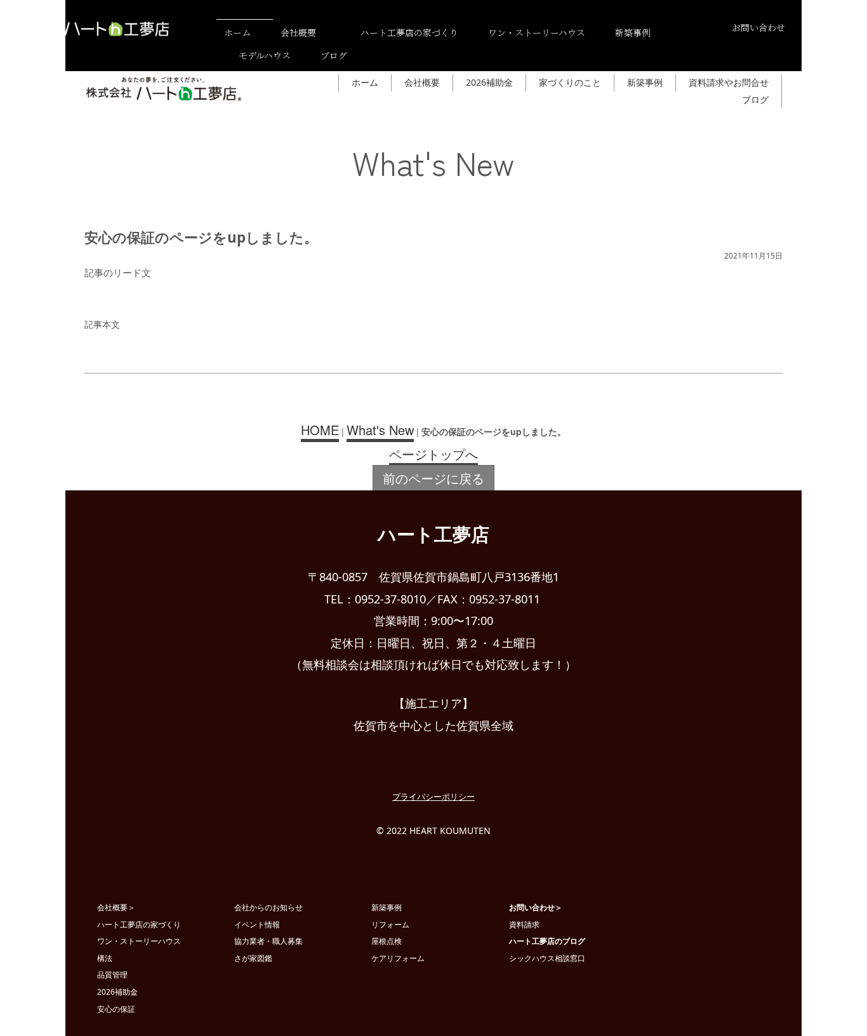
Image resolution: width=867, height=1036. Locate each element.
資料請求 (524, 924)
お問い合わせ (758, 27)
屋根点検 (386, 941)
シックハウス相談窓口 (547, 958)
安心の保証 (116, 1009)
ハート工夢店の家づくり (139, 924)
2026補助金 (489, 82)
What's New (380, 429)
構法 (104, 958)
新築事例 (633, 32)
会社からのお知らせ (268, 907)
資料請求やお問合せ (729, 82)
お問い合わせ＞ (535, 907)
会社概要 (298, 32)
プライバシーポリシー (433, 796)
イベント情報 (257, 924)
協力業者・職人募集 (268, 941)
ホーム (237, 32)
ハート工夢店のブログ (547, 941)
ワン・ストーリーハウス (536, 32)
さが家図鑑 (253, 958)
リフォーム (390, 924)
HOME (320, 429)
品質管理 (112, 974)
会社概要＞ (116, 907)
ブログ (334, 55)
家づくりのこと (570, 82)
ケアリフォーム (398, 958)
